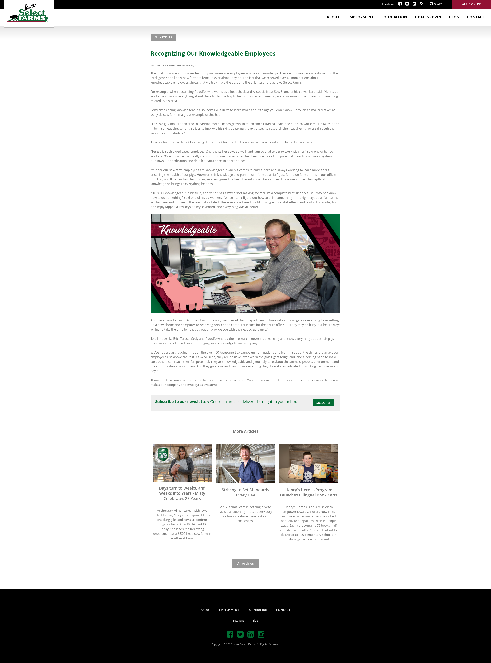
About (333, 17)
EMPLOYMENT (229, 610)
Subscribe (323, 402)
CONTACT (283, 610)
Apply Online (471, 4)
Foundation (394, 17)
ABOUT (206, 610)
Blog (454, 17)
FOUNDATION (258, 610)
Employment (360, 17)
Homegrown (428, 17)
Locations (388, 4)
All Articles (163, 37)
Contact (476, 17)
